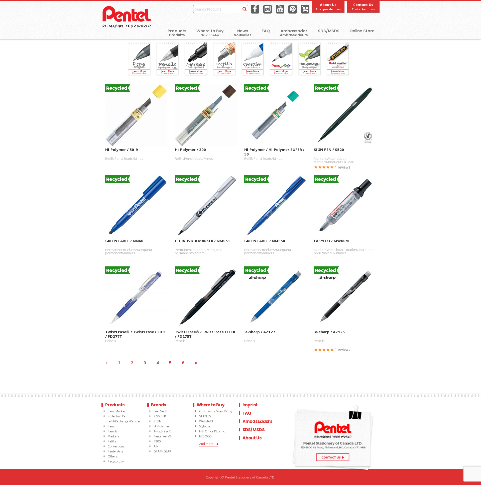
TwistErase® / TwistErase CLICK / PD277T (135, 334)
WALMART (206, 421)
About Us (252, 438)
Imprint (250, 405)
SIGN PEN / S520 (329, 149)
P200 (157, 441)
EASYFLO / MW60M (331, 240)
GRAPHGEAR (162, 451)
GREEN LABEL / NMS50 (264, 240)
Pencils (112, 431)
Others (112, 456)
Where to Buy (210, 32)
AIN (156, 446)
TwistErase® (162, 431)
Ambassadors (258, 421)
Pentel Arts (115, 451)
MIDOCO (205, 436)
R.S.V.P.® (160, 416)
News (242, 31)
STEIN (157, 421)
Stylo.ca (204, 426)
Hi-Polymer (161, 426)
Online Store (362, 31)
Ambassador (294, 31)
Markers (113, 436)
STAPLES (205, 416)
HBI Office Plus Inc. (212, 431)
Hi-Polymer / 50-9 (121, 149)
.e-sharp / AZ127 (259, 332)
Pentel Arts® (162, 436)
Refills (112, 441)
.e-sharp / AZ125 (329, 332)
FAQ (266, 31)
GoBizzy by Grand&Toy (215, 411)
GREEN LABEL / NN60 (124, 240)
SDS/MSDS (328, 31)
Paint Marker (117, 411)
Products (177, 31)
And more (206, 444)
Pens (111, 426)
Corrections (116, 446)
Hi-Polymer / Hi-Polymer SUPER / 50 (274, 151)
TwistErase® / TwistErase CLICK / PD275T (205, 334)
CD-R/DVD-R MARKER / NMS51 (202, 240)
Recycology (116, 461)
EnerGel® (160, 411)
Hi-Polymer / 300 (190, 149)
